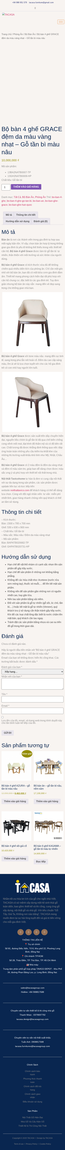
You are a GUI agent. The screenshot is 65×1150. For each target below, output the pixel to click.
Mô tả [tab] (9, 215)
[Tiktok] (44, 932)
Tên (4, 694)
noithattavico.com (19, 490)
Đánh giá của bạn (12, 667)
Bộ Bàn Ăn (30, 34)
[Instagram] (30, 8)
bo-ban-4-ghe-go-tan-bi (19, 201)
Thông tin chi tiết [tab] (25, 215)
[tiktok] (35, 8)
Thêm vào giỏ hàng (26, 186)
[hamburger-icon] (60, 22)
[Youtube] (40, 8)
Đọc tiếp (41, 861)
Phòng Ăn (18, 34)
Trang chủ (6, 34)
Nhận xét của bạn (12, 676)
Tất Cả (17, 197)
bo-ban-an (38, 201)
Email (5, 706)
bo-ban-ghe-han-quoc (20, 205)
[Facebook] (25, 8)
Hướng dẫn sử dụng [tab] (17, 221)
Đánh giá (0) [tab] (40, 221)
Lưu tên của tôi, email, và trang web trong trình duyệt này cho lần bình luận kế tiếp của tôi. (32, 721)
